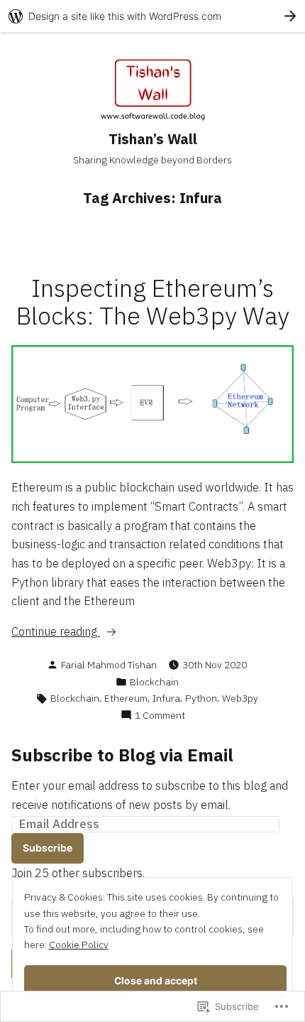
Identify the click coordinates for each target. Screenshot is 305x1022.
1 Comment (160, 715)
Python (201, 698)
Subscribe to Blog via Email (122, 755)
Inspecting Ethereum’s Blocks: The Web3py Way (152, 302)
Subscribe (47, 848)
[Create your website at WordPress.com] (152, 16)
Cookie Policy (79, 944)
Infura (166, 698)
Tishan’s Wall (153, 138)
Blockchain (154, 681)
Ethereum (126, 698)
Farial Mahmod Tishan (109, 664)
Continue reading (55, 632)
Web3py (240, 698)
